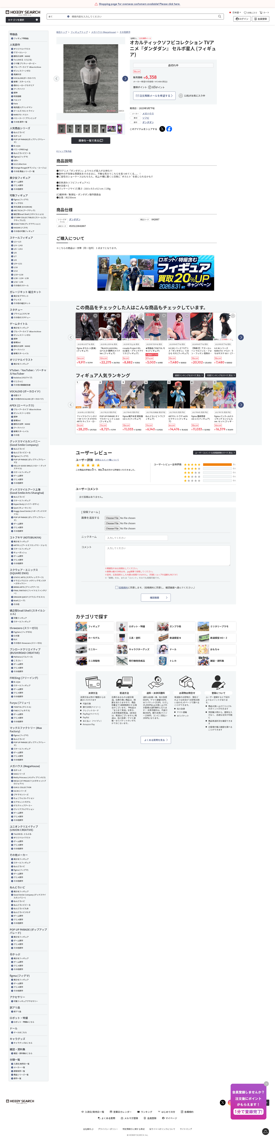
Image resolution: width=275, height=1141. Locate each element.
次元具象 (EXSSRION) (23, 206)
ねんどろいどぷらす (22, 912)
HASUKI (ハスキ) (21, 227)
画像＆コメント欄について (107, 459)
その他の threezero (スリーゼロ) (28, 643)
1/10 (15, 267)
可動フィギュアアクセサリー (26, 1001)
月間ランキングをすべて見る (220, 375)
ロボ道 (16, 635)
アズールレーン (20, 52)
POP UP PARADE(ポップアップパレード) (29, 141)
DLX (15, 639)
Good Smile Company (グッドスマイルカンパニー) (30, 896)
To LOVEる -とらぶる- (23, 59)
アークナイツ (19, 89)
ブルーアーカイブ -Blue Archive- (28, 67)
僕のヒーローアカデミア (24, 85)
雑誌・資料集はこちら (23, 1053)
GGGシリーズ (19, 773)
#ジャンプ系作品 (63, 151)
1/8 (15, 260)
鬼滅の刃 (17, 74)
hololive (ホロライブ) (23, 377)
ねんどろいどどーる (22, 153)
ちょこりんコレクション (24, 798)
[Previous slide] (56, 79)
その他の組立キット (22, 303)
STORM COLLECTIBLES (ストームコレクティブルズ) (30, 219)
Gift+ (16, 160)
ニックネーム (89, 536)
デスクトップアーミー (23, 805)
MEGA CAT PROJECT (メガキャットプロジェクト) (30, 782)
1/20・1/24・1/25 (21, 278)
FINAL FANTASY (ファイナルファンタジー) (30, 592)
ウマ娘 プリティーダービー (25, 63)
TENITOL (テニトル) (22, 707)
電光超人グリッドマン (23, 107)
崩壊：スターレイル (22, 81)
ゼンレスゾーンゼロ (22, 70)
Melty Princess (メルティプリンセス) (30, 777)
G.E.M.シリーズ (20, 790)
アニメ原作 (18, 185)
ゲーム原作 (18, 181)
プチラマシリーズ (21, 794)
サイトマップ (186, 1129)
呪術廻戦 (17, 96)
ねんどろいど (19, 132)
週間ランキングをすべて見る (188, 375)
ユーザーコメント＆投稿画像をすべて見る (214, 452)
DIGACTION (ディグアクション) (27, 223)
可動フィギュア (20, 618)
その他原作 (18, 189)
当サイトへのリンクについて (162, 1129)
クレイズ (17, 299)
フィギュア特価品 (21, 38)
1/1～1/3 (17, 241)
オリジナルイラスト (22, 48)
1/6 (15, 252)
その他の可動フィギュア (24, 231)
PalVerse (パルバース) (23, 656)
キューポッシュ (20, 552)
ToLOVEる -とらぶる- (23, 834)
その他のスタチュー (22, 317)
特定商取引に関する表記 (134, 1129)
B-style (17, 145)
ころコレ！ (18, 660)
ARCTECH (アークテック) (24, 210)
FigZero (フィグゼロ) (23, 632)
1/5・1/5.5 (18, 249)
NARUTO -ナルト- (21, 114)
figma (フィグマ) (21, 199)
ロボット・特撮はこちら (24, 1022)
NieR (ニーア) (19, 600)
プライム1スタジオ (22, 313)
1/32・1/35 (18, 281)
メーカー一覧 (19, 1067)
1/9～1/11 (18, 263)
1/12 (15, 270)
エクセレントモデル (22, 801)
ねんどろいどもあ (21, 908)
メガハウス (148, 113)
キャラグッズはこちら (23, 1042)
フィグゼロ (18, 203)
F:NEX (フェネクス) (22, 710)
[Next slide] (125, 79)
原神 (15, 92)
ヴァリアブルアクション (24, 809)
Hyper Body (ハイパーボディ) (26, 504)
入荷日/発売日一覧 (21, 1063)
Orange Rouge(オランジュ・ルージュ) (30, 167)
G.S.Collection (20, 164)
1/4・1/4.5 (18, 245)
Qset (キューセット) (22, 507)
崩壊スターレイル (21, 353)
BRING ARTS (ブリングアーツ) (26, 587)
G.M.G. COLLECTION (22, 787)
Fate (16, 103)
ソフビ (145, 117)
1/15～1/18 (18, 274)
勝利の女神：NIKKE (22, 56)
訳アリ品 (17, 1011)
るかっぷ (17, 136)
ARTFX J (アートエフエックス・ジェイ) (30, 545)
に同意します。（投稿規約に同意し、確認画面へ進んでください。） (157, 587)
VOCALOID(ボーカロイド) (25, 78)
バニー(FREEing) (21, 149)
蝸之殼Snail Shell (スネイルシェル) (29, 214)
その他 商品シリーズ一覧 (24, 171)
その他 (16, 435)
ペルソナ (17, 100)
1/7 (15, 256)
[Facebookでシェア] (169, 129)
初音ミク (17, 395)
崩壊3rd (17, 342)
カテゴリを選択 (16, 19)
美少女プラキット (21, 296)
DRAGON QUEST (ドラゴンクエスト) (29, 596)
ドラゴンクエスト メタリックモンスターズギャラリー (30, 582)
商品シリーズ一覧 (21, 1074)
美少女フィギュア (21, 327)
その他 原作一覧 (20, 121)
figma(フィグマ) (21, 156)
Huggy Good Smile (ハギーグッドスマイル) (30, 512)
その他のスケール (21, 285)
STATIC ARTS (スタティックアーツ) (29, 577)
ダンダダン (148, 122)
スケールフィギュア (22, 472)
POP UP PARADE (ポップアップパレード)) (30, 461)
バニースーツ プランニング (25, 118)
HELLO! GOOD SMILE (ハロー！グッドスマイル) (30, 467)
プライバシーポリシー (108, 1129)
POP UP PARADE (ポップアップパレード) (30, 518)
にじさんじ (18, 381)
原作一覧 (17, 1078)
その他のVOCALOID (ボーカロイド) (29, 399)
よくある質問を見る (154, 740)
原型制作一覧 (19, 1071)
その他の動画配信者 (22, 384)
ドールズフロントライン (24, 110)
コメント (86, 547)
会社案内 (87, 1129)
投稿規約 (123, 587)
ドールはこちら (20, 1032)
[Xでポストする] (162, 129)
